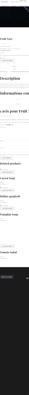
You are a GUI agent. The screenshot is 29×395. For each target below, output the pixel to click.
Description (3, 71)
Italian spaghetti (10, 196)
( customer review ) (5, 50)
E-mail (2, 147)
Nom (1, 140)
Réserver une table (7, 277)
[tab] (4, 71)
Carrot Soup (7, 178)
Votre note (3, 124)
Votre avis (3, 127)
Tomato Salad (8, 252)
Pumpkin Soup (9, 214)
